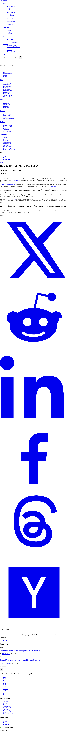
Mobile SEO (10, 18)
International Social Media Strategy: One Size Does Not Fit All (21, 651)
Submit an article (7, 143)
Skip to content (4, 0)
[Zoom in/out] (5, 666)
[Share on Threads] (34, 558)
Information (3, 134)
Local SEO (10, 17)
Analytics (5, 44)
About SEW (6, 137)
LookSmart (6, 640)
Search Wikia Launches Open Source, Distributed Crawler (20, 660)
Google (9, 8)
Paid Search (10, 30)
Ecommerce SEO (11, 21)
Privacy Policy (7, 146)
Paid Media (10, 35)
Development (10, 26)
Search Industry (11, 6)
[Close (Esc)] (0, 666)
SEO (4, 11)
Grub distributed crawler (8, 184)
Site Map (5, 145)
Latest (8, 5)
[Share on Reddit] (34, 352)
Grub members (12, 199)
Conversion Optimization (13, 47)
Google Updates (11, 24)
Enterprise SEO (11, 23)
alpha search (17, 180)
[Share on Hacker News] (34, 626)
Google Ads (10, 32)
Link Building (10, 15)
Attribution (9, 50)
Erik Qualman (6, 654)
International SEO (11, 20)
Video (8, 41)
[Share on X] (34, 283)
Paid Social (10, 33)
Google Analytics (11, 45)
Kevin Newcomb (6, 663)
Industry (5, 677)
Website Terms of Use (9, 149)
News (4, 3)
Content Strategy (11, 38)
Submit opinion (7, 142)
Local (4, 683)
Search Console (11, 51)
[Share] (2, 666)
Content (5, 36)
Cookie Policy (7, 148)
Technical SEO (11, 12)
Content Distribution (12, 42)
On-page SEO (10, 14)
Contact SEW (7, 139)
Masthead (5, 140)
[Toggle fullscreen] (4, 666)
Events (8, 9)
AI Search (6, 27)
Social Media (10, 39)
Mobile (5, 684)
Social (1, 162)
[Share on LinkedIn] (34, 420)
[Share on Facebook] (34, 489)
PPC (4, 29)
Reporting (9, 48)
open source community (57, 186)
